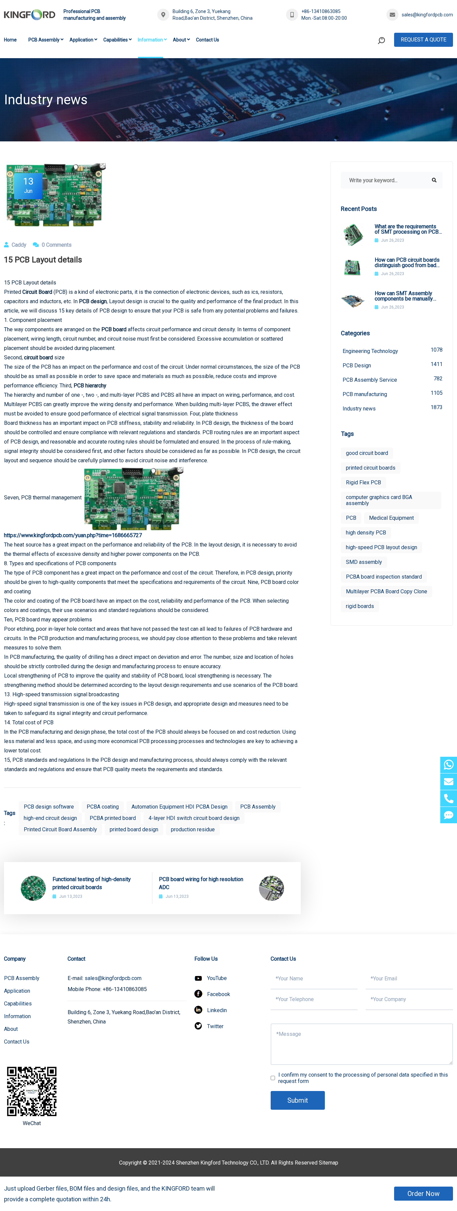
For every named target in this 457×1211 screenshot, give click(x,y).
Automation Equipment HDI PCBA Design (179, 807)
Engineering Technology (393, 350)
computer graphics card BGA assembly (379, 500)
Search (369, 68)
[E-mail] (448, 781)
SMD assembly (364, 562)
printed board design (134, 829)
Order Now (423, 1194)
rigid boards (360, 606)
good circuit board (367, 453)
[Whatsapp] (448, 765)
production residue (193, 829)
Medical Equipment (391, 518)
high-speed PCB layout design (381, 547)
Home (10, 39)
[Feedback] (448, 815)
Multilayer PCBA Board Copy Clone (386, 591)
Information (150, 39)
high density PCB (366, 532)
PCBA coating (103, 807)
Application (81, 39)
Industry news (393, 408)
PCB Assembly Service (393, 379)
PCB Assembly (44, 39)
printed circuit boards (370, 468)
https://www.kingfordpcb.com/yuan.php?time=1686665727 (73, 535)
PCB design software (49, 807)
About (179, 39)
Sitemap (328, 1163)
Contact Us (207, 39)
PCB (351, 518)
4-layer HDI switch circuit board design (194, 818)
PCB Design (393, 365)
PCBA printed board (113, 818)
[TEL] (448, 798)
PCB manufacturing (393, 393)
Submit (297, 1100)
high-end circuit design (50, 818)
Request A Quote (423, 39)
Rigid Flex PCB (363, 482)
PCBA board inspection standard (384, 577)
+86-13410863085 (321, 11)
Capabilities (115, 39)
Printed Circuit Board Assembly (60, 829)
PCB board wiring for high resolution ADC (201, 883)
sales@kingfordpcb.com (427, 14)
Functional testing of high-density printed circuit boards (92, 883)
